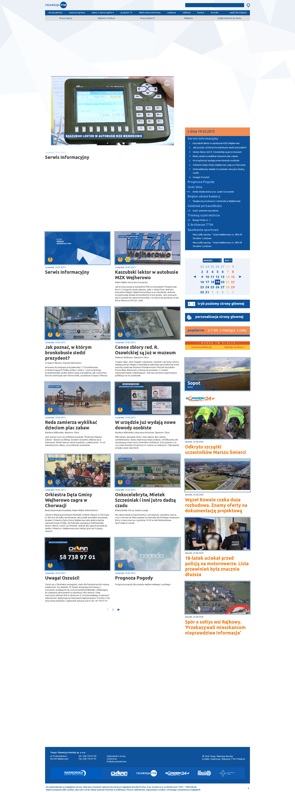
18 (212, 282)
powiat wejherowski (128, 236)
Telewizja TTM (228, 759)
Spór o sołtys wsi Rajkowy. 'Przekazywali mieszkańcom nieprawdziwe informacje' (215, 627)
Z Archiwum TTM (200, 224)
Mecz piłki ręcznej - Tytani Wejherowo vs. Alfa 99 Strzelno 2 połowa (217, 244)
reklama (187, 12)
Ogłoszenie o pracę (116, 756)
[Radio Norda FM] (204, 773)
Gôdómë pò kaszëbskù (205, 206)
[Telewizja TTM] (146, 773)
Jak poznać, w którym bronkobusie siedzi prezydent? (68, 353)
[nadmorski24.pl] (217, 399)
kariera (200, 12)
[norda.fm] (201, 347)
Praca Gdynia (65, 18)
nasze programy (77, 12)
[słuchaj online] (233, 347)
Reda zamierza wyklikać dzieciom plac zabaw (71, 425)
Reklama (188, 18)
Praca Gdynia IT (147, 18)
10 (207, 277)
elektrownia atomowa (149, 12)
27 (222, 266)
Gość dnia (195, 187)
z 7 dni (213, 330)
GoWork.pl (112, 759)
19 (217, 282)
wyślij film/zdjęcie (238, 12)
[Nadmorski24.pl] (177, 773)
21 (228, 282)
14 (228, 277)
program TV (126, 12)
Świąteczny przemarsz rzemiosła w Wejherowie (215, 201)
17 (207, 282)
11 (212, 277)
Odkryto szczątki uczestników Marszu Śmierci (215, 449)
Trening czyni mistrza (204, 215)
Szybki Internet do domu (229, 18)
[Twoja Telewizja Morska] (80, 6)
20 (222, 282)
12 (217, 277)
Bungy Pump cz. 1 (199, 220)
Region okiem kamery (204, 196)
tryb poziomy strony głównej (221, 303)
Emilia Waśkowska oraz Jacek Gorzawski (210, 191)
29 (233, 287)
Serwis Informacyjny (67, 272)
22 (233, 282)
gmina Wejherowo (57, 459)
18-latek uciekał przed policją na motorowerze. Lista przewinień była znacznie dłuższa (217, 566)
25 (212, 266)
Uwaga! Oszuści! (62, 577)
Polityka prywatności (117, 761)
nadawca (171, 12)
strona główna (55, 12)
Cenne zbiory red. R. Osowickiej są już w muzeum (145, 350)
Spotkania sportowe (203, 230)
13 (222, 277)
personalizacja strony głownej (219, 317)
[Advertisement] (147, 47)
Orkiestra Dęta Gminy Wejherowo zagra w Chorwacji (68, 500)
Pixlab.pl (241, 759)
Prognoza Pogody (134, 577)
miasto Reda (55, 387)
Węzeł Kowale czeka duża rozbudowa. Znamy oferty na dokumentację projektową (216, 505)
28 (228, 266)
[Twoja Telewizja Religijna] (227, 773)
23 (202, 266)
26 (217, 266)
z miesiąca (227, 330)
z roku (242, 330)
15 (233, 277)
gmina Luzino (125, 459)
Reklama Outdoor (106, 18)
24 (207, 266)
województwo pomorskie (131, 387)
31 (207, 292)
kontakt (215, 12)
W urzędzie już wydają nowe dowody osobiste (145, 425)
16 (202, 282)
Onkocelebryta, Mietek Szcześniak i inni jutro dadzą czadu (145, 500)
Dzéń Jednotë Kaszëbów (203, 210)
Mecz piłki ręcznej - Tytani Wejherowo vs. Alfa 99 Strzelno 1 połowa (217, 236)
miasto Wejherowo (58, 542)
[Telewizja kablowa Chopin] (119, 773)
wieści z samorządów (102, 12)
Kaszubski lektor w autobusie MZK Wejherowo (146, 274)
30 (202, 292)
